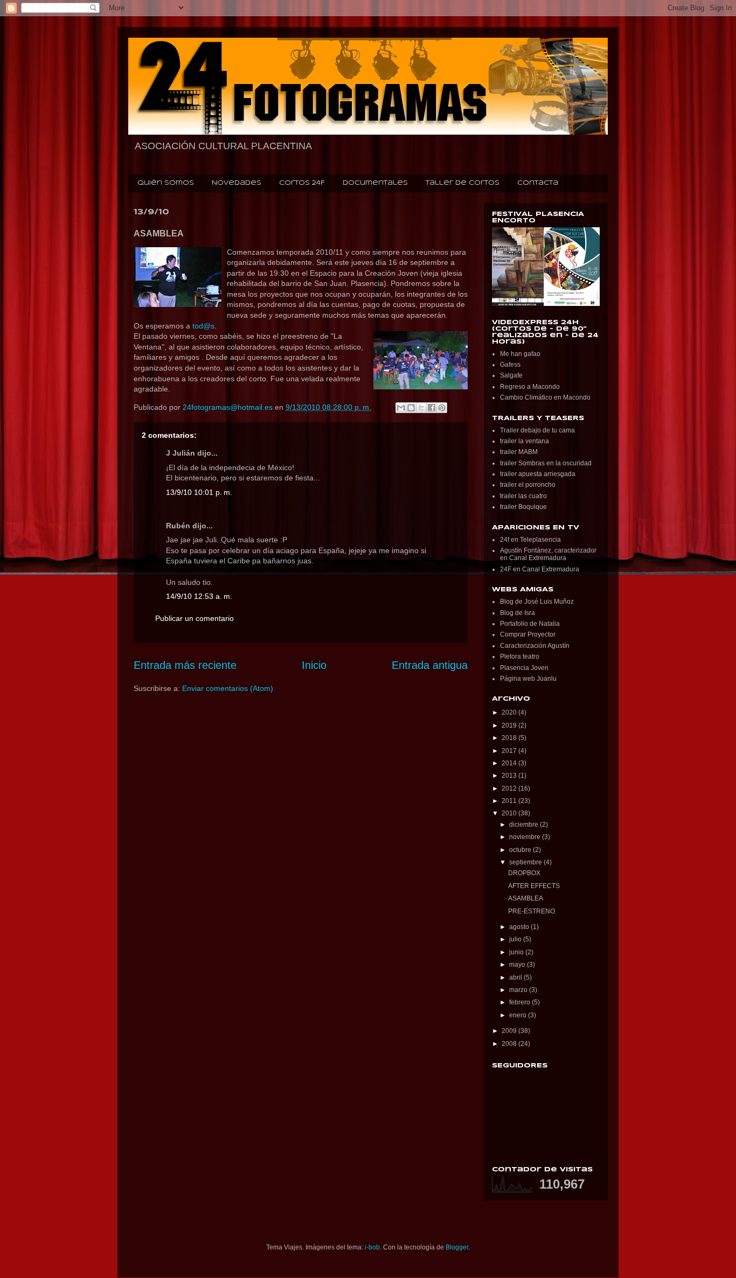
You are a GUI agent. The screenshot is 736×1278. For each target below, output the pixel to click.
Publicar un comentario (194, 618)
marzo (519, 990)
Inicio (314, 665)
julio (516, 939)
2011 (510, 801)
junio (517, 952)
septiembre (526, 862)
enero (518, 1015)
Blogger (457, 1247)
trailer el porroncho (528, 484)
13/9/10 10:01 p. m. (199, 492)
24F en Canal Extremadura (539, 569)
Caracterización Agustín (535, 646)
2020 (510, 712)
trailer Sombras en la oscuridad (546, 463)
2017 (510, 751)
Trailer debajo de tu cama (537, 430)
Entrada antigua (430, 665)
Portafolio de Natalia (530, 623)
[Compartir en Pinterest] (441, 407)
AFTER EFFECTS (534, 886)
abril (516, 977)
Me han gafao (520, 354)
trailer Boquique (523, 507)
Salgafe (511, 375)
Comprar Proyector (528, 634)
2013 (510, 775)
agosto (520, 927)
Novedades (236, 183)
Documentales (375, 183)
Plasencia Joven (524, 668)
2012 (510, 788)
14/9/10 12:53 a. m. (199, 596)
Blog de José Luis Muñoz (537, 601)
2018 (510, 738)
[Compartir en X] (421, 407)
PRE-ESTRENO (531, 911)
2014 (510, 763)
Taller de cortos (462, 183)
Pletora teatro (519, 656)
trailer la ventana (524, 441)
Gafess (510, 364)
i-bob (372, 1247)
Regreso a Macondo (530, 386)
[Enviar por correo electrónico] (400, 407)
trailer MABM (519, 452)
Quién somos (165, 183)
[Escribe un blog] (411, 407)
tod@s (203, 326)
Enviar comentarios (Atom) (227, 688)
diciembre (524, 824)
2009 (510, 1031)
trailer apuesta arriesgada (537, 474)
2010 (510, 813)
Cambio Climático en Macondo (545, 397)
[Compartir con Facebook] (431, 407)
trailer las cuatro (523, 496)
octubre (521, 850)
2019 (510, 725)
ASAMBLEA (525, 898)
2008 (510, 1043)
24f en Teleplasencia (530, 539)
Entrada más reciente (185, 665)
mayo (518, 964)
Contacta (537, 183)
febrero (520, 1002)
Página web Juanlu (528, 678)
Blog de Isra (517, 613)
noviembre (525, 837)
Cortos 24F (302, 183)
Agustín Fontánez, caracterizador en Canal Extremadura (548, 554)
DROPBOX (524, 873)
